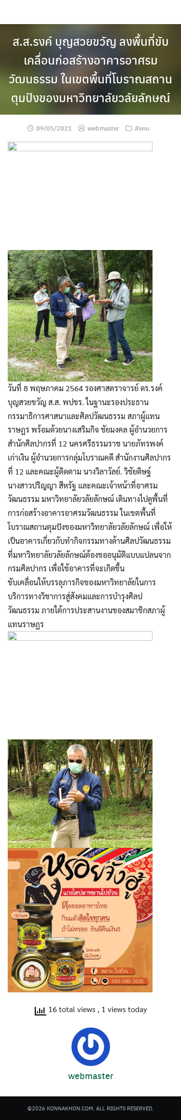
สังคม (142, 127)
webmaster (103, 127)
